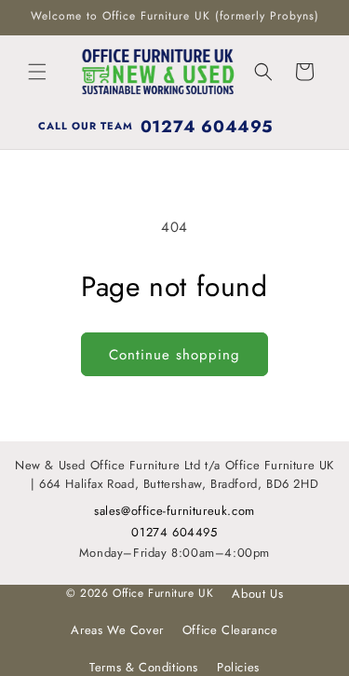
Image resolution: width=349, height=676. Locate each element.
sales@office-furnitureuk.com (174, 511)
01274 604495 (174, 532)
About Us (257, 593)
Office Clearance (230, 630)
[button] (37, 71)
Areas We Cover (117, 630)
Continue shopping (174, 355)
